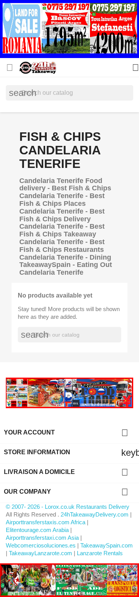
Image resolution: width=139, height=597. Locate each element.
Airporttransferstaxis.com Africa (45, 522)
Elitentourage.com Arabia (37, 530)
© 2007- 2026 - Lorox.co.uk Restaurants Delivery (67, 506)
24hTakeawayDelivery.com (95, 514)
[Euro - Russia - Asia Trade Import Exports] (69, 392)
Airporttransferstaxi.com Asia (43, 537)
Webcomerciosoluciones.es (41, 545)
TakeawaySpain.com (106, 545)
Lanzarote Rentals (100, 553)
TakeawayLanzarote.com (40, 553)
